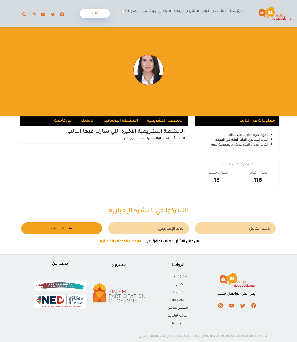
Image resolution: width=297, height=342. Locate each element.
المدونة (133, 11)
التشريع (192, 11)
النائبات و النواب (214, 11)
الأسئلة (87, 121)
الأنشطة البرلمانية (120, 121)
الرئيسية (236, 11)
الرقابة (179, 11)
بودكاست (148, 11)
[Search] (24, 14)
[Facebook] (62, 14)
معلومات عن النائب (257, 121)
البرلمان (165, 11)
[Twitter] (52, 14)
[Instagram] (33, 14)
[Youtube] (43, 14)
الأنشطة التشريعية (165, 121)
